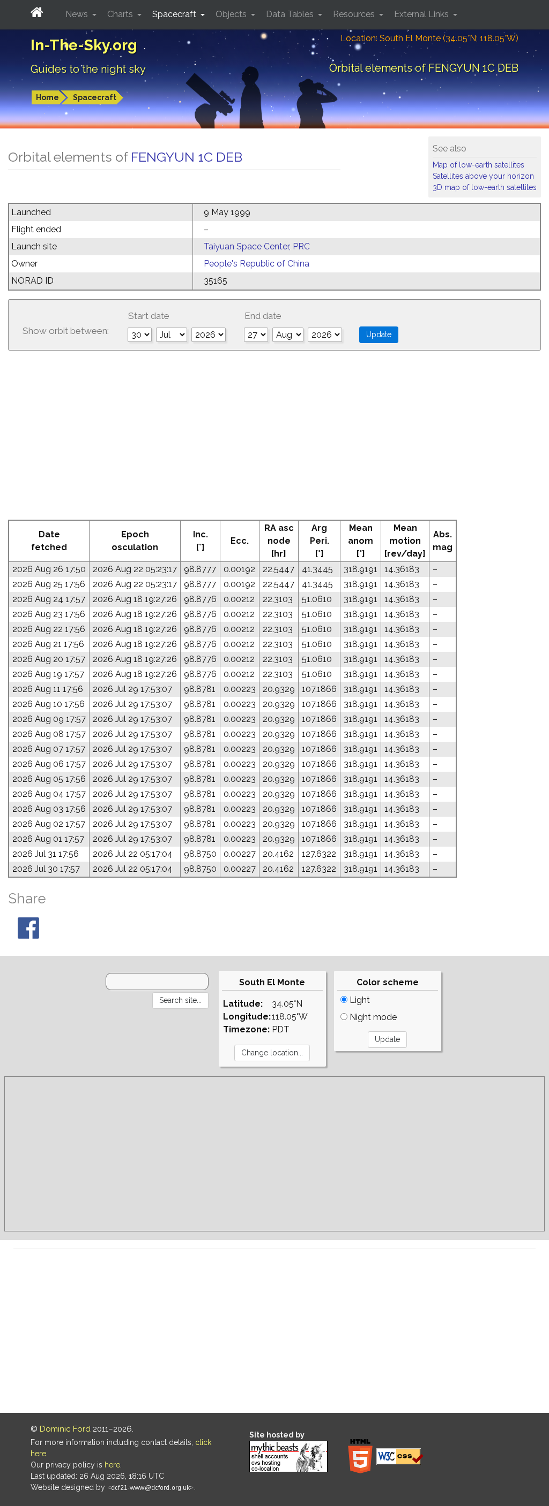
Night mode (372, 1017)
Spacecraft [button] (175, 14)
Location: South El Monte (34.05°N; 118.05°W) (429, 38)
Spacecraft (94, 97)
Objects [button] (232, 14)
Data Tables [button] (291, 14)
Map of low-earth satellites (478, 165)
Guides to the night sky (88, 69)
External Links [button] (422, 14)
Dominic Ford (65, 1429)
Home (47, 97)
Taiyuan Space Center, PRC (257, 246)
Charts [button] (121, 14)
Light (358, 1000)
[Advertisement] (274, 439)
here (112, 1465)
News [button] (77, 14)
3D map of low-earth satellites (485, 187)
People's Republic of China (256, 263)
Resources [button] (355, 14)
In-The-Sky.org (84, 45)
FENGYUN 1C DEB (186, 157)
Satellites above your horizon (483, 176)
